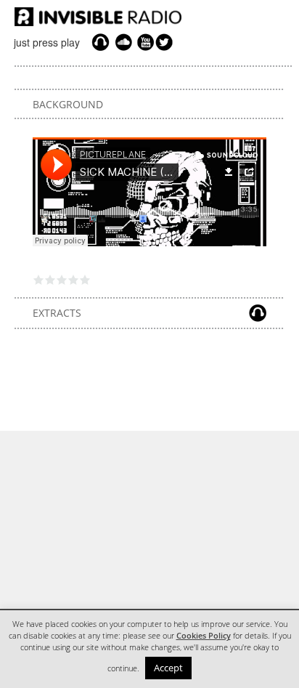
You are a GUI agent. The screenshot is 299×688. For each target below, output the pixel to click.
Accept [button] (168, 667)
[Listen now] (100, 42)
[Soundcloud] (123, 42)
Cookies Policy (203, 636)
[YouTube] (144, 42)
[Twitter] (166, 42)
